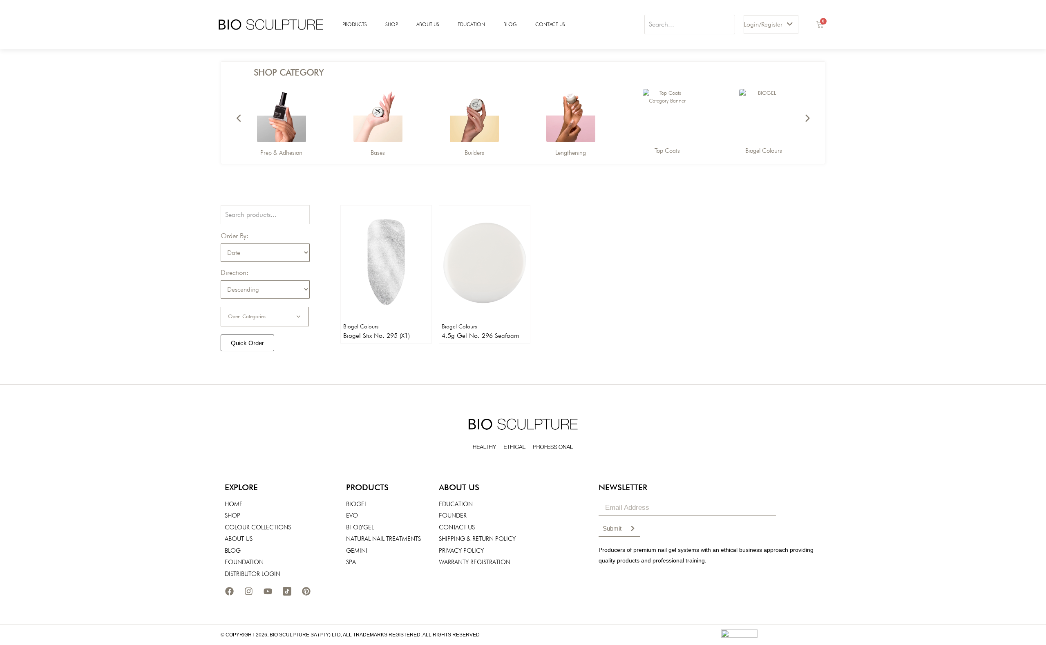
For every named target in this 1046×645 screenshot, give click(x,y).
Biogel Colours (360, 326)
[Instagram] (248, 591)
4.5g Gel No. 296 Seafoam (480, 335)
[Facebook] (229, 591)
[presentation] (239, 118)
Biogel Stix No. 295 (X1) (376, 335)
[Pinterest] (306, 591)
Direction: (234, 272)
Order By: (234, 235)
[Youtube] (267, 591)
